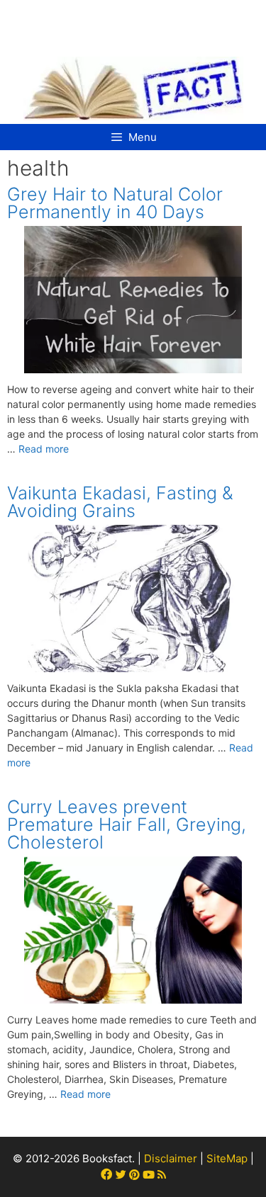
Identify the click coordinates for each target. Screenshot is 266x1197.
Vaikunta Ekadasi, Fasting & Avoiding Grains (120, 501)
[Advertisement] (135, 21)
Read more (43, 449)
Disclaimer (170, 1158)
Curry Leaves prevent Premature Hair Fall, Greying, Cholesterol (126, 824)
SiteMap (227, 1158)
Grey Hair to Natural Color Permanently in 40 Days (115, 202)
